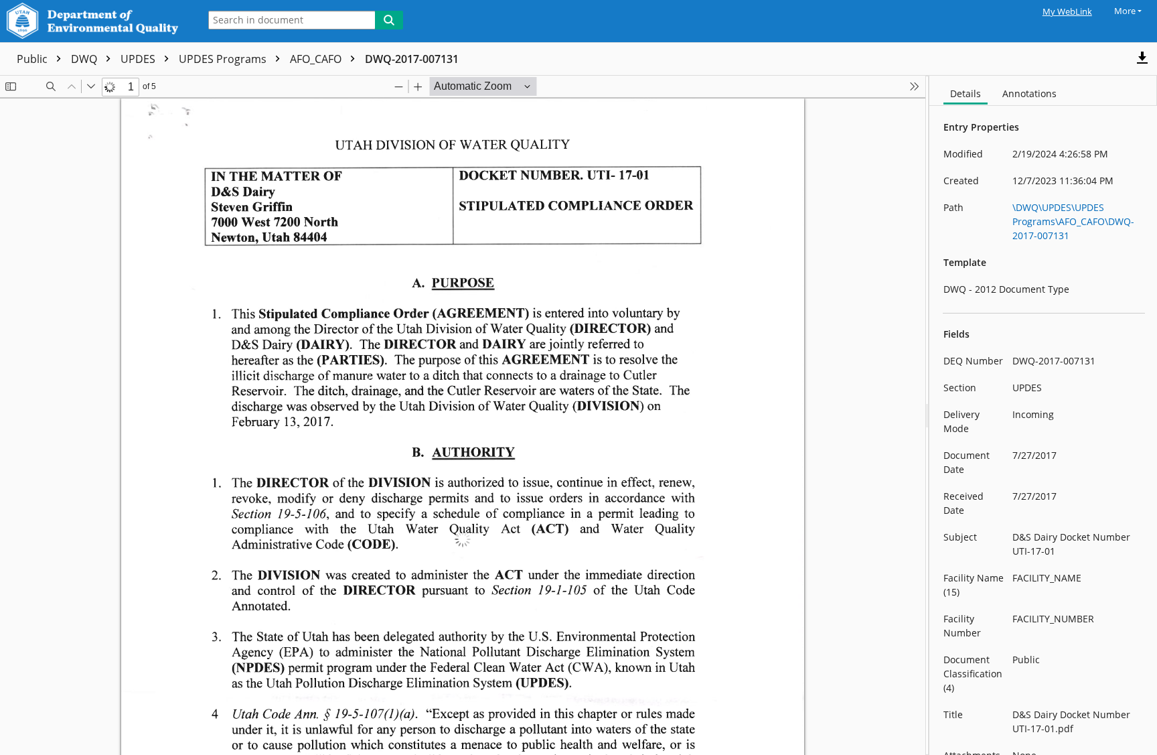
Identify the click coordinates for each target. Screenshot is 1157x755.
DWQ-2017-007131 (412, 59)
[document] (1043, 415)
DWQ (85, 59)
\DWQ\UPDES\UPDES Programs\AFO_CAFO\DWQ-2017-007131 (1073, 221)
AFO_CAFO (317, 59)
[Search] (389, 20)
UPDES (139, 59)
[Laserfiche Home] (96, 21)
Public (33, 59)
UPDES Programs (224, 59)
